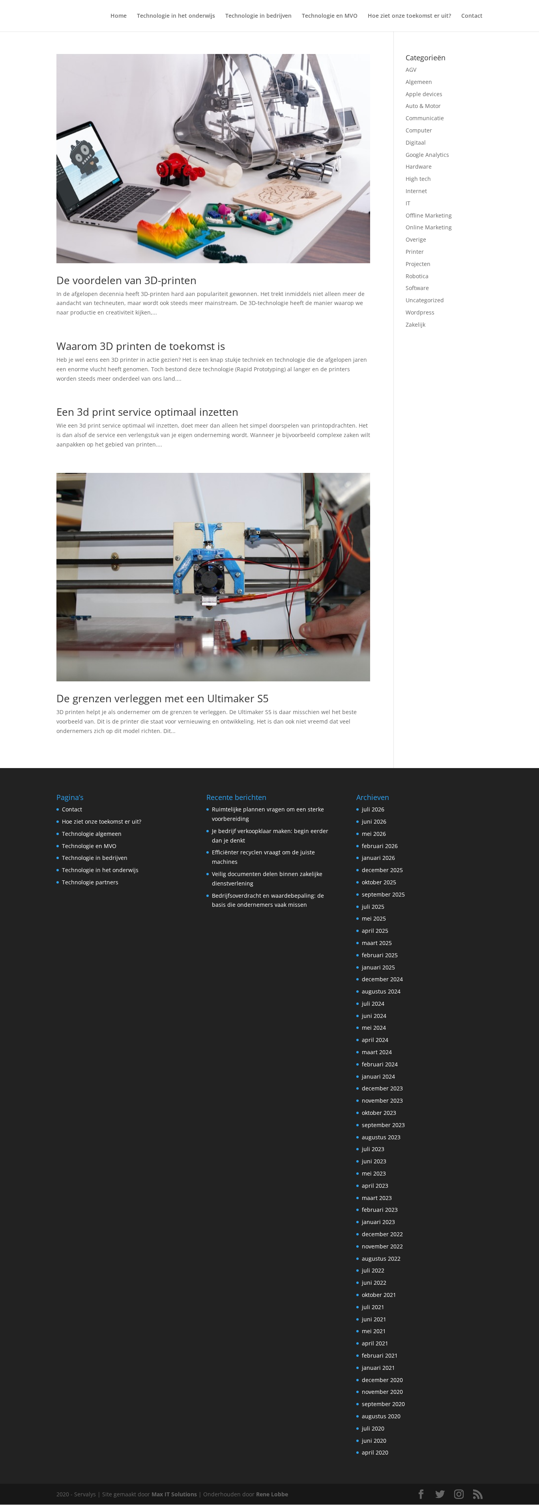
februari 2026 (380, 846)
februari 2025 (380, 955)
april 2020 (375, 1452)
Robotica (417, 276)
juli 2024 (373, 1003)
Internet (416, 191)
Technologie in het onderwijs (176, 16)
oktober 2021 (379, 1295)
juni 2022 (374, 1282)
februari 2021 (380, 1355)
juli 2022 (373, 1270)
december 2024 (382, 979)
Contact (472, 16)
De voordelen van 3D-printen (126, 280)
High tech (418, 178)
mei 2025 (374, 918)
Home (118, 16)
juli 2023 (373, 1149)
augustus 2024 (381, 991)
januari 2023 (378, 1222)
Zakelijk (415, 324)
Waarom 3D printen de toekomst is (140, 346)
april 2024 (375, 1040)
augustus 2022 (381, 1258)
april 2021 (375, 1343)
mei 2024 (374, 1027)
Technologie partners (90, 882)
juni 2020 (374, 1440)
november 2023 (382, 1100)
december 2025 (382, 870)
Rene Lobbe (272, 1494)
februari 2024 (380, 1064)
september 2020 (383, 1404)
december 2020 (382, 1380)
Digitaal (416, 142)
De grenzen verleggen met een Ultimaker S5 (162, 698)
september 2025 (383, 894)
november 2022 (382, 1246)
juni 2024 (374, 1015)
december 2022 (382, 1234)
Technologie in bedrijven (258, 16)
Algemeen (419, 82)
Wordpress (420, 312)
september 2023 (383, 1125)
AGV (411, 69)
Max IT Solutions (174, 1494)
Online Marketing (429, 227)
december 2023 (382, 1088)
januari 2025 (378, 967)
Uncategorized (425, 300)
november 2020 (382, 1391)
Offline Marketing (429, 215)
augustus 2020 (381, 1416)
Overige (416, 239)
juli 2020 (373, 1428)
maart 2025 (377, 943)
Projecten (418, 264)
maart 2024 (377, 1052)
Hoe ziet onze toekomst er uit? (409, 16)
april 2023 (375, 1185)
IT (408, 203)
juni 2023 (374, 1161)
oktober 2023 (379, 1112)
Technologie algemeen (92, 833)
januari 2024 (378, 1076)
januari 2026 (378, 857)
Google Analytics (427, 154)
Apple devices (424, 94)
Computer (419, 130)
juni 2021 (374, 1319)
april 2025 (375, 930)
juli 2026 (373, 809)
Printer (415, 251)
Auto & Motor (423, 106)
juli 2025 (373, 906)
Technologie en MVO (329, 16)
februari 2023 (380, 1209)
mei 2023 (374, 1173)
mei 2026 (374, 833)
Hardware (419, 166)
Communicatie (425, 118)
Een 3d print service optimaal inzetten (147, 412)
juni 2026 (374, 821)
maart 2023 (377, 1198)
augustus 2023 (381, 1137)
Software (417, 288)
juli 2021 (373, 1307)
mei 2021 (374, 1331)
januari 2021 (378, 1367)
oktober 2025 (379, 882)
